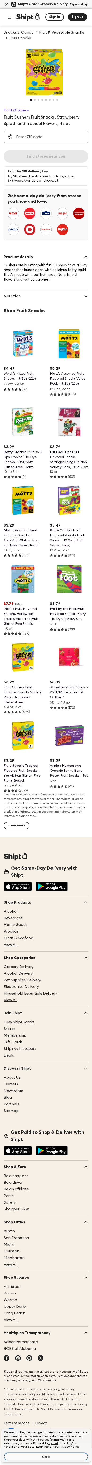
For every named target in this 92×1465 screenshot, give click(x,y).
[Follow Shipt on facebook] (6, 1358)
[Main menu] (9, 17)
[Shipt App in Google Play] (52, 887)
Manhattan (14, 1258)
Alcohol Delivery (18, 973)
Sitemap (11, 1111)
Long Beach (14, 1313)
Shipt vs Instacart (20, 1049)
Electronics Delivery (21, 987)
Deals (9, 1055)
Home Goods (16, 925)
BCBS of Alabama (20, 1348)
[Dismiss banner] (6, 4)
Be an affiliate (16, 1189)
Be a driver (13, 1182)
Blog (8, 1097)
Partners (11, 1104)
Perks (9, 1196)
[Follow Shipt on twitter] (40, 1358)
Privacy (41, 1423)
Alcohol (10, 911)
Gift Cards (13, 1042)
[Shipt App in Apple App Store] (18, 887)
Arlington (12, 1286)
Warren (10, 1300)
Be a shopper (16, 1176)
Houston (11, 1251)
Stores (9, 1029)
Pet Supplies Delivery (22, 980)
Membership (15, 1035)
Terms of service (16, 1423)
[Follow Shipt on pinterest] (29, 1358)
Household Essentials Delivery (30, 993)
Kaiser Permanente (21, 1342)
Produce (11, 931)
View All (10, 945)
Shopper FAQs (17, 1209)
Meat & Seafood (18, 938)
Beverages (13, 918)
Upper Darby (15, 1306)
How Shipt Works (19, 1022)
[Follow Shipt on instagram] (18, 1358)
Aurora (10, 1293)
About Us (12, 1077)
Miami (9, 1244)
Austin (9, 1231)
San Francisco (16, 1238)
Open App (79, 4)
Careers (11, 1084)
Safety (10, 1202)
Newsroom (13, 1091)
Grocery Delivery (19, 967)
